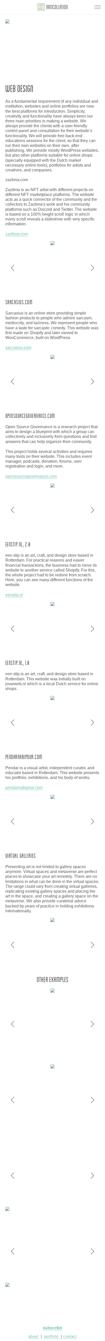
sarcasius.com (18, 347)
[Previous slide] (12, 268)
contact (69, 1336)
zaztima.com (16, 234)
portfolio (52, 1336)
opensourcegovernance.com (31, 476)
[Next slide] (92, 268)
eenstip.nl (14, 595)
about (34, 1336)
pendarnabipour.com (24, 787)
